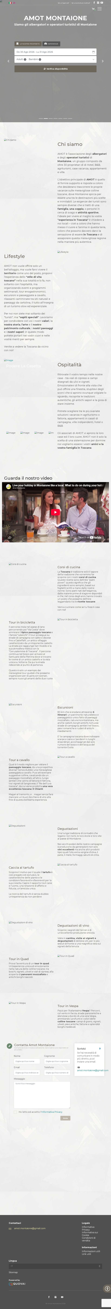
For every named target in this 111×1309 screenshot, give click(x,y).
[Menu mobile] (99, 9)
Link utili (86, 1254)
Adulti (21, 59)
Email (17, 1067)
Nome (17, 1056)
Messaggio (19, 1079)
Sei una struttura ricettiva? (80, 3)
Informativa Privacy (51, 1112)
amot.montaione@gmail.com (92, 1070)
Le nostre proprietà (30, 44)
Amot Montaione (13, 11)
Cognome (49, 1056)
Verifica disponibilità (57, 69)
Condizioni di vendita (88, 1239)
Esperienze (53, 44)
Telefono (49, 1067)
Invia (65, 1118)
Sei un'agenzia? (63, 3)
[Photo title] (28, 393)
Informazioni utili (91, 1251)
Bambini (34, 59)
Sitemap (13, 1272)
